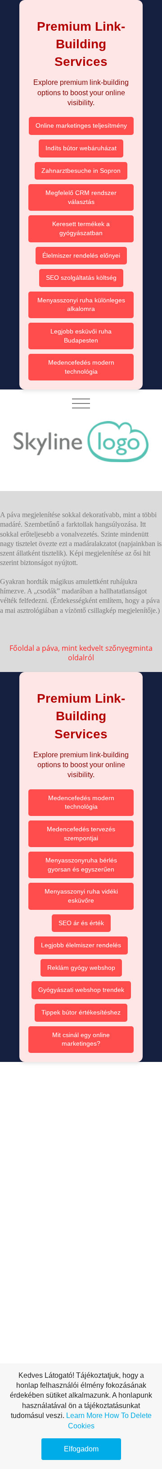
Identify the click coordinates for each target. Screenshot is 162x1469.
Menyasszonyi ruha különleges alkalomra (81, 305)
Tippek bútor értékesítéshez (81, 1012)
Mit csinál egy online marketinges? (81, 1039)
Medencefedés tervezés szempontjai (81, 833)
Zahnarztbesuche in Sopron (81, 170)
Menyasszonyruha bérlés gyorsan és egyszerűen (81, 865)
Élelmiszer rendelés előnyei (81, 255)
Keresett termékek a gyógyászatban (81, 228)
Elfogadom (81, 1449)
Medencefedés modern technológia (81, 367)
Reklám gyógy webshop (81, 967)
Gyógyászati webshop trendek (81, 989)
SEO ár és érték (81, 923)
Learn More (84, 1415)
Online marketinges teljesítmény (81, 125)
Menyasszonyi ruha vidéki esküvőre (81, 896)
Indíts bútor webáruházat (81, 148)
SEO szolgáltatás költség (81, 277)
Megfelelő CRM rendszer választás (81, 197)
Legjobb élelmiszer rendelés (81, 945)
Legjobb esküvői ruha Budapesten (81, 336)
